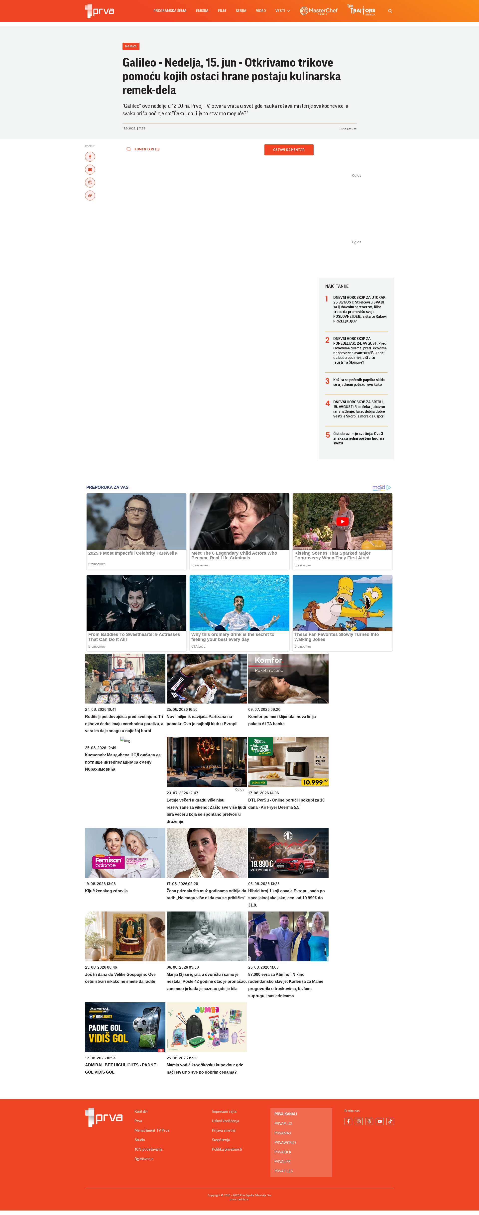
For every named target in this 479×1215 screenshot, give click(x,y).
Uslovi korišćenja (225, 1121)
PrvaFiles (284, 1171)
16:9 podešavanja (148, 1149)
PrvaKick (283, 1152)
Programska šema (169, 11)
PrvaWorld (285, 1143)
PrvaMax (283, 1133)
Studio (140, 1140)
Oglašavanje (144, 1159)
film (222, 11)
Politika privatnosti (227, 1149)
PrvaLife (283, 1162)
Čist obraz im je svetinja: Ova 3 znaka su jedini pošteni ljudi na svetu (358, 438)
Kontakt (141, 1112)
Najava (131, 46)
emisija (202, 11)
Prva (138, 1121)
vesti (280, 11)
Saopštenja (221, 1140)
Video (261, 11)
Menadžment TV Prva (152, 1130)
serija (241, 11)
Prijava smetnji (224, 1130)
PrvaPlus (283, 1124)
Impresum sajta (224, 1112)
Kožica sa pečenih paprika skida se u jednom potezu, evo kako (359, 382)
